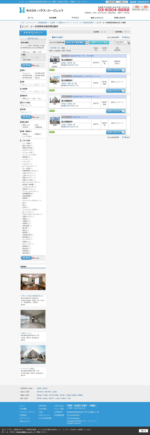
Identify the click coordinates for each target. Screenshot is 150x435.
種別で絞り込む (33, 38)
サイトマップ (25, 418)
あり (34, 98)
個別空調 (27, 253)
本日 (36, 125)
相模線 (80, 395)
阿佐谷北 (71, 85)
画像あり (26, 134)
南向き (26, 230)
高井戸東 (48, 392)
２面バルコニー (29, 173)
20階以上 (27, 223)
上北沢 (57, 398)
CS (25, 203)
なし (39, 98)
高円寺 (70, 63)
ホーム (23, 406)
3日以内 (25, 127)
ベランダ (27, 161)
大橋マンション (27, 333)
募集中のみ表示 (57, 37)
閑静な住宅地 (28, 148)
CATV (26, 207)
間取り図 (57, 48)
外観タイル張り (29, 180)
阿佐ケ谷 (71, 83)
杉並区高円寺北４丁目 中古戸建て (82, 56)
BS (25, 205)
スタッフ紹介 (59, 409)
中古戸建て (43, 409)
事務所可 (27, 246)
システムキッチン (30, 187)
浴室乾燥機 (27, 196)
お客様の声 (59, 412)
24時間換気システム (30, 171)
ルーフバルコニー (30, 166)
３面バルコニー (29, 175)
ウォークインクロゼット (32, 200)
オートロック (28, 212)
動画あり (38, 134)
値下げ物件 (27, 60)
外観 (51, 48)
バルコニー (27, 164)
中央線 (63, 83)
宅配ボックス (28, 216)
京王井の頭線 (53, 395)
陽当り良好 (27, 145)
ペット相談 (27, 143)
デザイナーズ (28, 150)
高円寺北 (71, 65)
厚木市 (45, 388)
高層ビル (27, 242)
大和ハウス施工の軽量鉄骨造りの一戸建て (35, 296)
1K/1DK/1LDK (40, 73)
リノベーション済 (30, 155)
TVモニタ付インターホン (32, 214)
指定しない (26, 52)
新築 (34, 52)
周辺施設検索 (59, 415)
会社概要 (24, 409)
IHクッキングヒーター (31, 182)
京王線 (62, 395)
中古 (39, 52)
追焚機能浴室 (28, 193)
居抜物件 (27, 251)
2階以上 (26, 219)
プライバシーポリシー (28, 412)
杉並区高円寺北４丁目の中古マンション (86, 96)
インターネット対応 (30, 209)
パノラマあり (27, 136)
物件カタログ (25, 421)
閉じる (143, 431)
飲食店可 (27, 248)
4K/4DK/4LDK (27, 78)
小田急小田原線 (71, 395)
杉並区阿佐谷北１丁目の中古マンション (86, 76)
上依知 (54, 392)
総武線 (63, 63)
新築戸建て (43, 406)
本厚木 (63, 398)
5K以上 (37, 78)
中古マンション (44, 415)
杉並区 (67, 65)
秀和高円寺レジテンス (80, 117)
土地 (40, 412)
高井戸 (51, 398)
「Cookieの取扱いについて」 (24, 432)
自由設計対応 (28, 235)
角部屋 (26, 232)
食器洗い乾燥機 (29, 184)
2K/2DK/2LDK (27, 75)
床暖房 (26, 198)
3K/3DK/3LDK (40, 75)
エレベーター (28, 244)
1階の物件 (27, 226)
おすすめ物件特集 (45, 418)
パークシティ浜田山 (28, 368)
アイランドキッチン (30, 191)
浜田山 (45, 398)
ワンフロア (27, 239)
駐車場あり (27, 237)
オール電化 (27, 168)
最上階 (26, 228)
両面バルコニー (29, 177)
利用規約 (24, 415)
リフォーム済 (28, 152)
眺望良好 (27, 157)
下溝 (68, 398)
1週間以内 (38, 127)
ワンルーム (26, 73)
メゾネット (27, 159)
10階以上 (27, 221)
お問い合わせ (59, 406)
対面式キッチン (29, 189)
